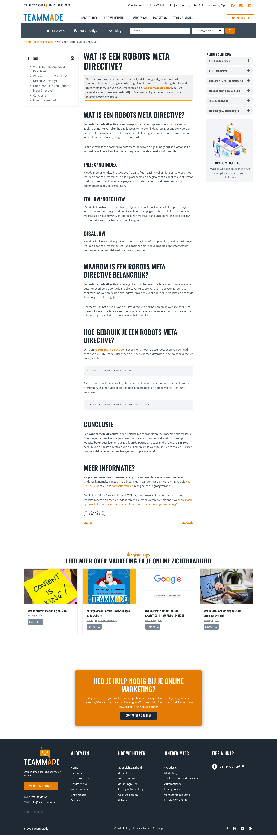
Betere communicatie (131, 778)
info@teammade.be (43, 802)
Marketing (160, 17)
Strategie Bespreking (130, 789)
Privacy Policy (141, 828)
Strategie (33, 615)
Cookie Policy (122, 828)
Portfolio (199, 5)
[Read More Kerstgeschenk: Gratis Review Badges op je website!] (109, 586)
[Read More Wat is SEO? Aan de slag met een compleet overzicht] (226, 586)
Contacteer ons (240, 17)
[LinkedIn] (91, 513)
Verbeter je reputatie (177, 795)
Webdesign (140, 17)
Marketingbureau (128, 784)
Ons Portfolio (79, 784)
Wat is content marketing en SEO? (47, 611)
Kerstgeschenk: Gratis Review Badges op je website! (108, 613)
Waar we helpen (128, 795)
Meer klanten (126, 773)
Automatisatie (173, 784)
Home (28, 42)
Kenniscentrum (137, 5)
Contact (75, 800)
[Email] (103, 513)
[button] (41, 786)
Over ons (76, 773)
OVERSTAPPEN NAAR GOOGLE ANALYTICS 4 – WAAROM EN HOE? (164, 613)
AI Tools (122, 800)
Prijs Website (158, 5)
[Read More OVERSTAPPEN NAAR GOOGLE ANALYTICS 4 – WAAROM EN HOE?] (168, 586)
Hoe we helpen (131, 753)
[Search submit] (230, 31)
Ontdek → (36, 622)
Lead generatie (173, 789)
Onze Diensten (80, 778)
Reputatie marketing (106, 620)
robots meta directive (157, 88)
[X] (97, 513)
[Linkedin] (249, 5)
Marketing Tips (217, 5)
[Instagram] (241, 5)
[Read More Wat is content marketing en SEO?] (50, 586)
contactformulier (122, 486)
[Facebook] (232, 5)
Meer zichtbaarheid (130, 767)
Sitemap (158, 828)
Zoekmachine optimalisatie (181, 778)
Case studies (89, 17)
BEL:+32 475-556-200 (34, 5)
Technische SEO (43, 42)
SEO (41, 615)
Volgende (187, 522)
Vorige (88, 522)
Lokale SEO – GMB (175, 800)
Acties (90, 620)
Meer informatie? (44, 100)
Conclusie (39, 95)
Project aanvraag (180, 5)
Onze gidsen (78, 795)
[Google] (250, 828)
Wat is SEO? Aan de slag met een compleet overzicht (222, 613)
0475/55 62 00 (37, 797)
